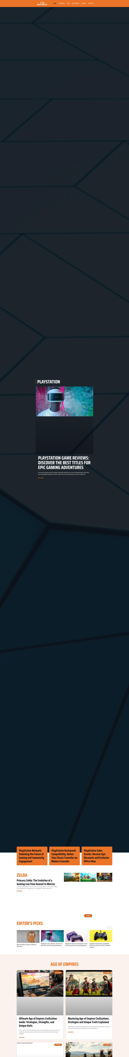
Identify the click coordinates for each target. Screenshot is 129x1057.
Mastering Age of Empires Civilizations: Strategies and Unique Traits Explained (88, 1020)
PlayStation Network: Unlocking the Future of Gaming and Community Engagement (31, 856)
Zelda (68, 3)
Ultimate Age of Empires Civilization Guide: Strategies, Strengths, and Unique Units (38, 1022)
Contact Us (91, 3)
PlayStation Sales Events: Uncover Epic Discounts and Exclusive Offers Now (96, 856)
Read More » (41, 478)
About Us (84, 3)
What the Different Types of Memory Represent (26, 945)
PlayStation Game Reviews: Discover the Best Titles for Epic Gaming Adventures (64, 462)
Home (55, 3)
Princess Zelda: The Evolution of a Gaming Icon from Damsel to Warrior (36, 882)
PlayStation (61, 3)
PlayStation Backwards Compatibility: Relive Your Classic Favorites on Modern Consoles (64, 856)
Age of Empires (75, 3)
